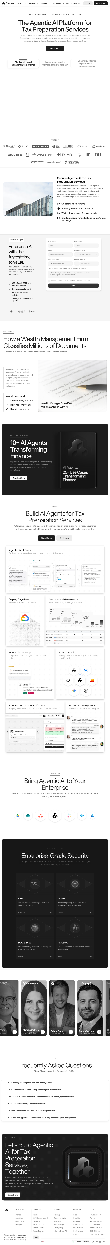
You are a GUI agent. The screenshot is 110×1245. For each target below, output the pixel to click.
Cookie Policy (21, 1239)
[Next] (104, 1008)
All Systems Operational (82, 1242)
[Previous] (5, 1008)
